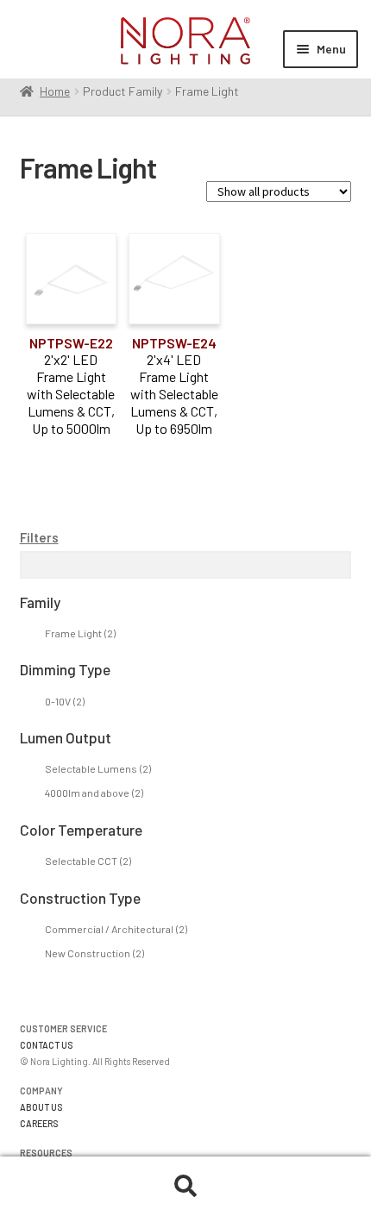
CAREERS (39, 1123)
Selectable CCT (88, 861)
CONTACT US (46, 1044)
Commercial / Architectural (116, 929)
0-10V (65, 701)
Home (55, 91)
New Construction (94, 953)
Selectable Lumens (98, 768)
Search (185, 1186)
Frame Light (80, 633)
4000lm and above (94, 793)
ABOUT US (41, 1107)
